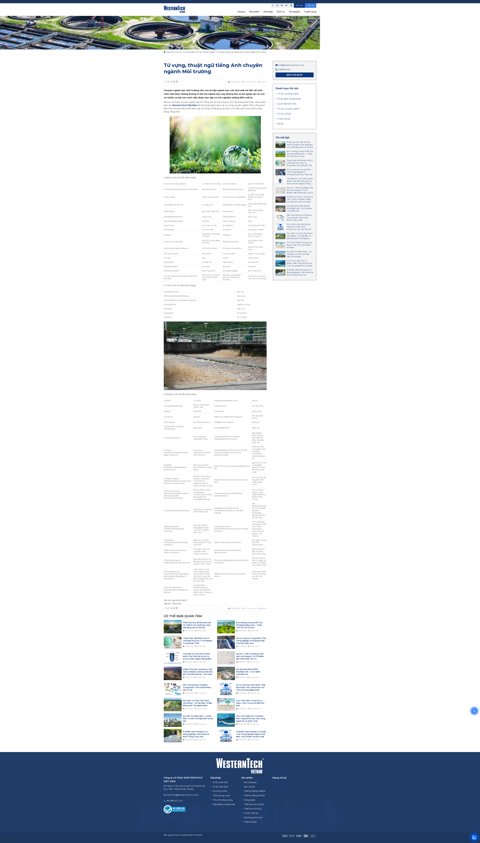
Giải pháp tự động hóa (224, 804)
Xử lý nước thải (220, 782)
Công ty (241, 11)
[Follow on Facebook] (273, 5)
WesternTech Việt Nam (184, 105)
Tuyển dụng (310, 11)
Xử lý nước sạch (220, 787)
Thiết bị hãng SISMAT (254, 795)
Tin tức (299, 5)
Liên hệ (310, 5)
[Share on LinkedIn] (177, 81)
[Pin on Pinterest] (174, 81)
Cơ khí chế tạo (251, 813)
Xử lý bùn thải (220, 791)
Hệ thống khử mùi (253, 817)
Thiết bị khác (250, 822)
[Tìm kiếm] (291, 5)
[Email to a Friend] (171, 81)
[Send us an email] (286, 5)
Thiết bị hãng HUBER (254, 791)
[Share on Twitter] (168, 81)
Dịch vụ (281, 11)
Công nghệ (249, 800)
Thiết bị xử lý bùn (253, 809)
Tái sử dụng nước (221, 795)
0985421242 (284, 69)
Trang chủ (170, 52)
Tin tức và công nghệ (185, 52)
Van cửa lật (249, 787)
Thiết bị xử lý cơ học (254, 804)
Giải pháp (268, 11)
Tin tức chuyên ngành (205, 52)
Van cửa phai (250, 782)
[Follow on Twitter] (282, 5)
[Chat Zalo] (474, 837)
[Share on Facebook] (165, 81)
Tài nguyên (294, 11)
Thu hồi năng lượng (223, 800)
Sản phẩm (254, 11)
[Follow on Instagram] (277, 5)
